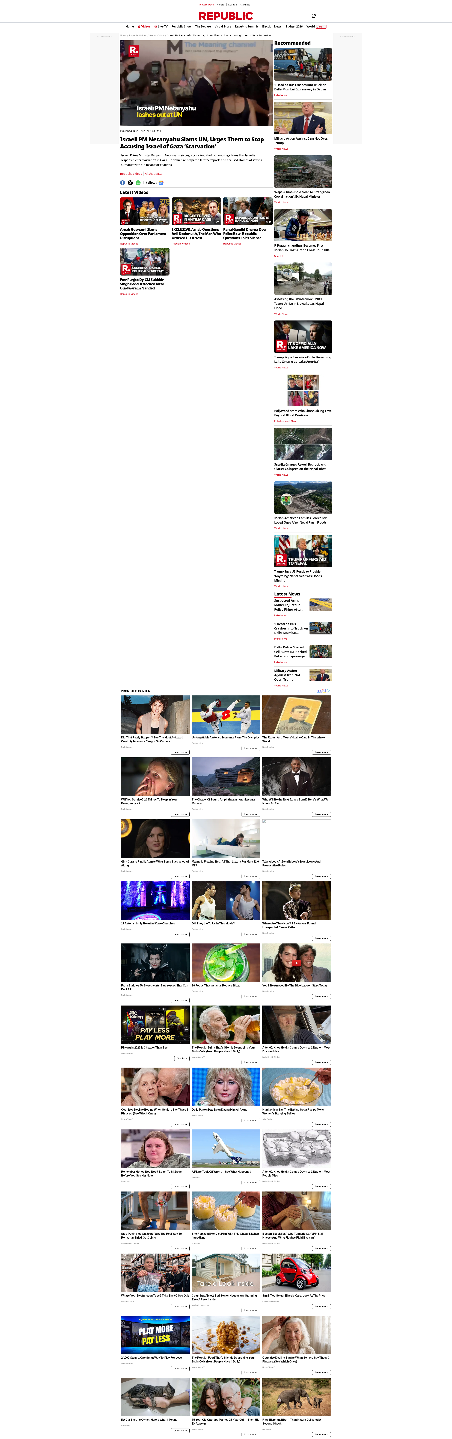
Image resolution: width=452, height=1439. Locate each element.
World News (281, 149)
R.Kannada (245, 4)
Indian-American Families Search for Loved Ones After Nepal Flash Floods (300, 520)
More (319, 26)
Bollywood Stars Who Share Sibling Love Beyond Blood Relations (303, 413)
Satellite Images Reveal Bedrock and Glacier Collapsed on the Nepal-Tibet (300, 466)
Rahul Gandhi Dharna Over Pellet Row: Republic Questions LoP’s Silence (245, 234)
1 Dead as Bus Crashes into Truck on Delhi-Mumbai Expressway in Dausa (300, 87)
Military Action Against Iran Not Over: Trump (301, 140)
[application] (196, 83)
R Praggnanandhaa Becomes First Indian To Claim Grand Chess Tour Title (301, 247)
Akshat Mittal (154, 174)
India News (280, 95)
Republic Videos (131, 174)
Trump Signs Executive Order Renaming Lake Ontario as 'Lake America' (302, 359)
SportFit (278, 256)
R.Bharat (221, 4)
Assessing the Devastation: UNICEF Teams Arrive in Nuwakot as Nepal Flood (299, 303)
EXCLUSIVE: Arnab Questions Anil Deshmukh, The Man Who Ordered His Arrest (196, 234)
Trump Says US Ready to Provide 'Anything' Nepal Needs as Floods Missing (298, 576)
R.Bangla (232, 4)
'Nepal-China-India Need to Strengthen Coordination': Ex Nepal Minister (302, 194)
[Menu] (312, 16)
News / (124, 35)
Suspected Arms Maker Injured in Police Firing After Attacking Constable (289, 607)
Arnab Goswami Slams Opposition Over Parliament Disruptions (143, 234)
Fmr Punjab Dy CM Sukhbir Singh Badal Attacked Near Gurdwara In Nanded (142, 284)
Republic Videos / (138, 35)
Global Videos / (157, 35)
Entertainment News (286, 421)
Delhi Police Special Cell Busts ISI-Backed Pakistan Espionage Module (290, 654)
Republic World (206, 4)
